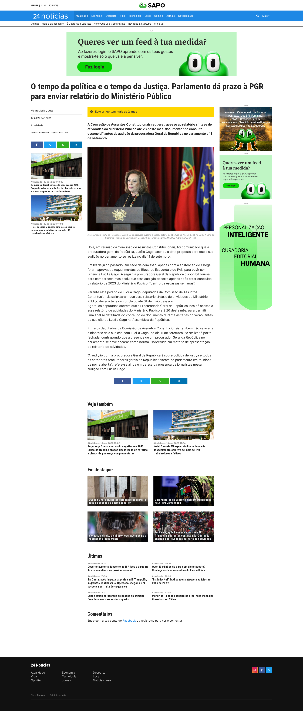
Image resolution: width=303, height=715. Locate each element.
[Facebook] (262, 670)
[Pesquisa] (258, 16)
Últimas (94, 556)
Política (34, 133)
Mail (44, 5)
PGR (61, 133)
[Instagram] (255, 670)
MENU (34, 5)
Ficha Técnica (38, 695)
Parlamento (44, 133)
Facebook (129, 620)
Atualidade (37, 125)
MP (66, 133)
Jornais (53, 5)
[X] (269, 670)
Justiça (54, 133)
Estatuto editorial (58, 695)
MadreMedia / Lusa (42, 110)
